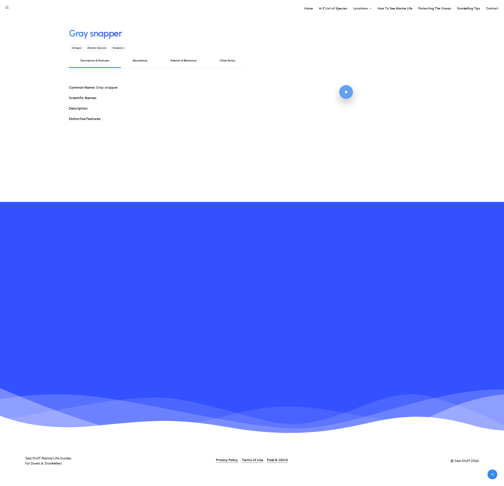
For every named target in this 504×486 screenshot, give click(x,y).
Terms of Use (252, 460)
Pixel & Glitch (277, 460)
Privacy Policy (227, 460)
